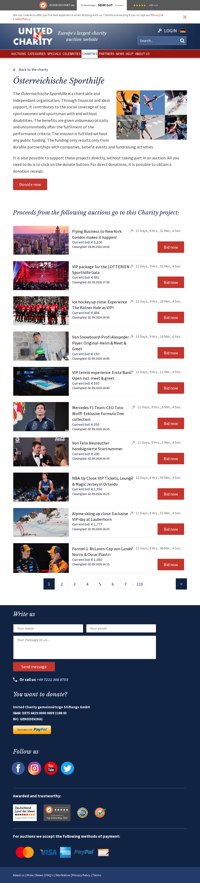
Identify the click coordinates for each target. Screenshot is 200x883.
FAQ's (49, 875)
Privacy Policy (81, 875)
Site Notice (63, 875)
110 (140, 584)
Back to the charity (33, 69)
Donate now (30, 184)
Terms (97, 875)
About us (18, 875)
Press (30, 875)
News (39, 875)
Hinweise (119, 5)
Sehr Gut (105, 5)
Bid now (171, 247)
